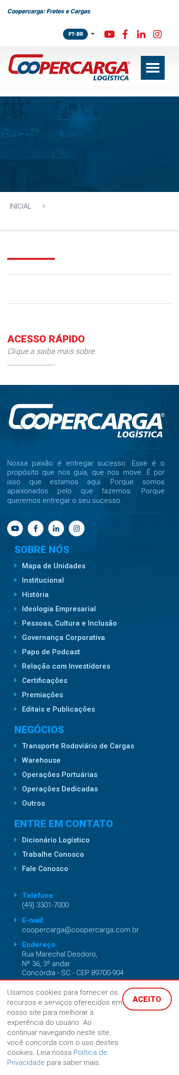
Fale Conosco (45, 868)
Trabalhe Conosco (53, 854)
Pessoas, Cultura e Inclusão (69, 623)
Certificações (44, 680)
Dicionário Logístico (56, 840)
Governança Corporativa (63, 637)
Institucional (43, 580)
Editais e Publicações (58, 709)
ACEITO (147, 999)
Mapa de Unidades (53, 566)
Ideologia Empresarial (59, 609)
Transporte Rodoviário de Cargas (78, 746)
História (35, 594)
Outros (33, 803)
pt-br (75, 34)
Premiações (42, 695)
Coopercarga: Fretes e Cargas (48, 11)
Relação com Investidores (66, 666)
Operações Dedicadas (60, 789)
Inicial (21, 206)
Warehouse (41, 760)
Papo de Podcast (51, 652)
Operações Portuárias (59, 774)
